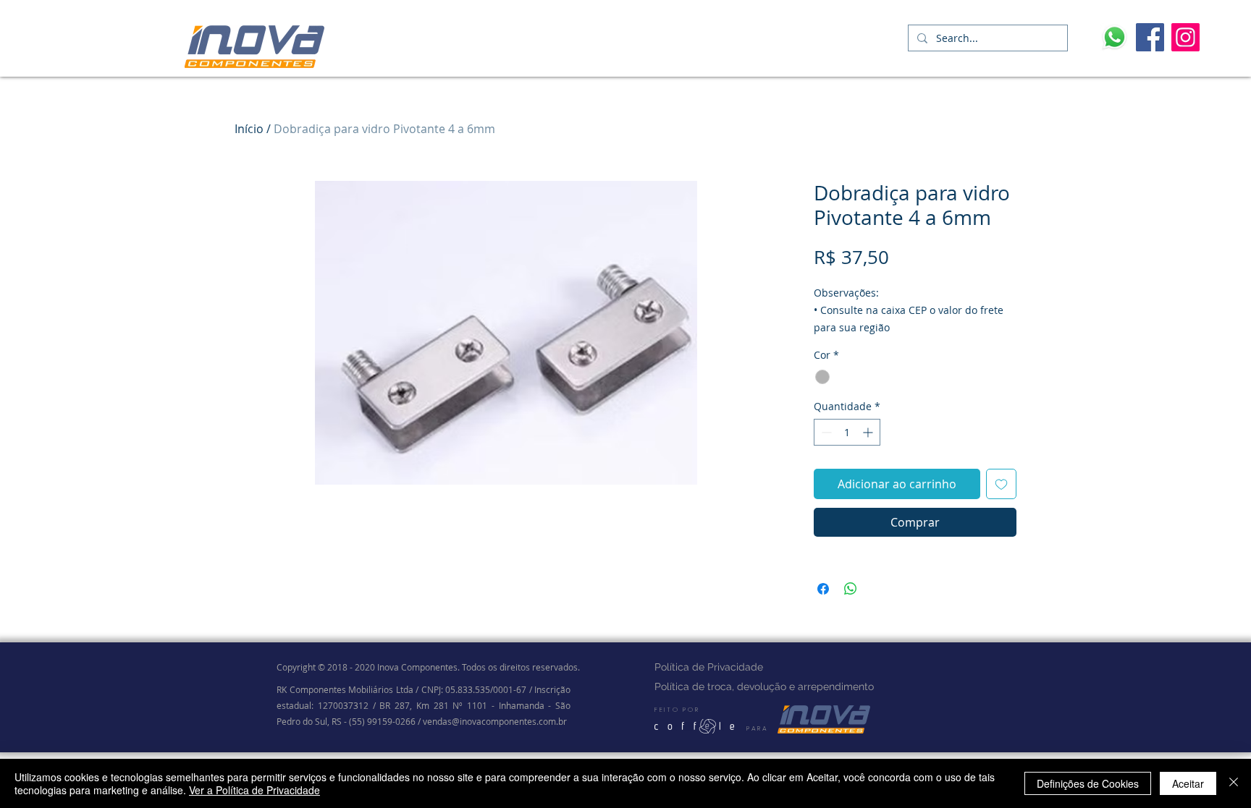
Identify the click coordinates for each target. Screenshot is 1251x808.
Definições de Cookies (1088, 783)
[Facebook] (1150, 37)
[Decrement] (825, 432)
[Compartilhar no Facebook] (823, 589)
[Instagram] (1185, 37)
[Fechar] (1233, 783)
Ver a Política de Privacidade (254, 790)
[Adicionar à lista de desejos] (1001, 484)
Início (249, 129)
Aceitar (1188, 783)
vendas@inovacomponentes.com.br (495, 721)
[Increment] (869, 432)
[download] (1114, 37)
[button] (882, 37)
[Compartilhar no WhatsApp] (850, 589)
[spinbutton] (847, 432)
